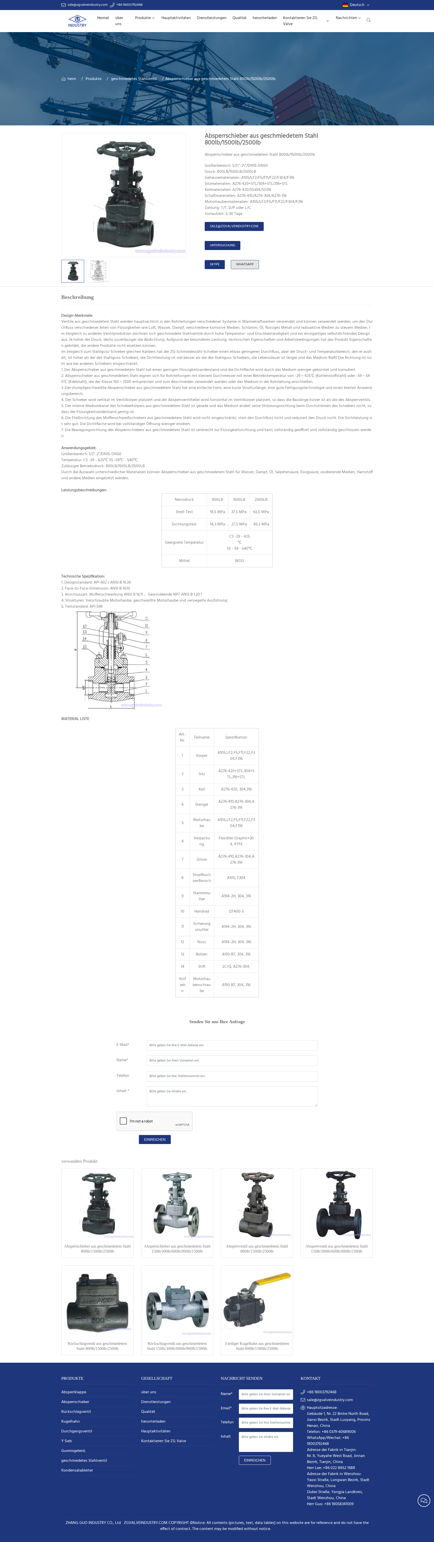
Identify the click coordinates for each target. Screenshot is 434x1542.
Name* (122, 1060)
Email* (226, 1408)
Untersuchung (222, 245)
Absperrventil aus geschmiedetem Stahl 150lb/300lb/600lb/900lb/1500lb (336, 1248)
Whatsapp (245, 264)
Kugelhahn (70, 1422)
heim (72, 79)
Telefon (123, 1076)
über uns (119, 21)
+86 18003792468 (129, 5)
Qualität (240, 18)
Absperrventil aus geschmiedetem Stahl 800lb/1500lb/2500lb (257, 1248)
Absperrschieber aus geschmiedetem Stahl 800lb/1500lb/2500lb (97, 1248)
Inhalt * (123, 1091)
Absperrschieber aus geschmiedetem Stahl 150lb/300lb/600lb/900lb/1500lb (177, 1248)
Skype (215, 264)
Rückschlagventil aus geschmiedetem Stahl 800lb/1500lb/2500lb (97, 1346)
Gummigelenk (73, 1451)
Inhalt (226, 1436)
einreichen (155, 1140)
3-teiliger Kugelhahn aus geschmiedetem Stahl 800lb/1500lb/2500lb (257, 1346)
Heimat (103, 18)
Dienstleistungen (212, 18)
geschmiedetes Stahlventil (134, 79)
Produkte (143, 18)
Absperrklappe (73, 1392)
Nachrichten (346, 18)
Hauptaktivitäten (176, 18)
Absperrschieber (75, 1402)
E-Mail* (123, 1045)
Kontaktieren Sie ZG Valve (300, 21)
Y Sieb (66, 1441)
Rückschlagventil (76, 1412)
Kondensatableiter (77, 1471)
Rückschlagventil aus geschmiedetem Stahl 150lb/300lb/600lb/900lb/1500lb (177, 1346)
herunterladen (265, 18)
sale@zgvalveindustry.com (87, 5)
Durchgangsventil (76, 1431)
